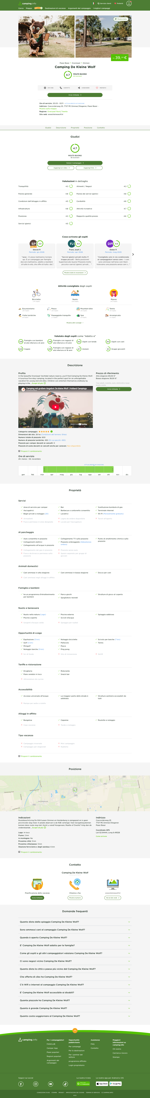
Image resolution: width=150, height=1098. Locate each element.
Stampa (116, 1057)
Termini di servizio (93, 1092)
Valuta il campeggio (74, 163)
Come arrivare (101, 836)
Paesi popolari (53, 1052)
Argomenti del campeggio (79, 8)
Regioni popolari (54, 1056)
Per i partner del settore (76, 1056)
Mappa (29, 8)
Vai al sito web (111, 898)
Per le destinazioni (76, 1050)
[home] (27, 1039)
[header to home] (27, 3)
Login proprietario (76, 1065)
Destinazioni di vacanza (55, 8)
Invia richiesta (74, 95)
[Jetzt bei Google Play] (115, 1083)
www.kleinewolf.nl (55, 114)
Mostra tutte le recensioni (73, 273)
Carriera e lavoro (120, 1053)
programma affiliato (77, 1061)
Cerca (20, 8)
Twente (64, 111)
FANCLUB (51, 1044)
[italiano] (93, 3)
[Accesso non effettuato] (129, 3)
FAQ (92, 1044)
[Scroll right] (133, 254)
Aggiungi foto (89, 168)
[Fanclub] (38, 8)
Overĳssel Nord (54, 111)
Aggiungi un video (60, 168)
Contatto (94, 1048)
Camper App (52, 1048)
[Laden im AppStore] (102, 1083)
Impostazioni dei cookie (75, 1092)
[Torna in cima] (75, 1030)
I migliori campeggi (101, 8)
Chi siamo (117, 1049)
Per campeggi (75, 1046)
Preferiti (120, 3)
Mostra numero (75, 898)
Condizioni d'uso (43, 1092)
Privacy (61, 1092)
